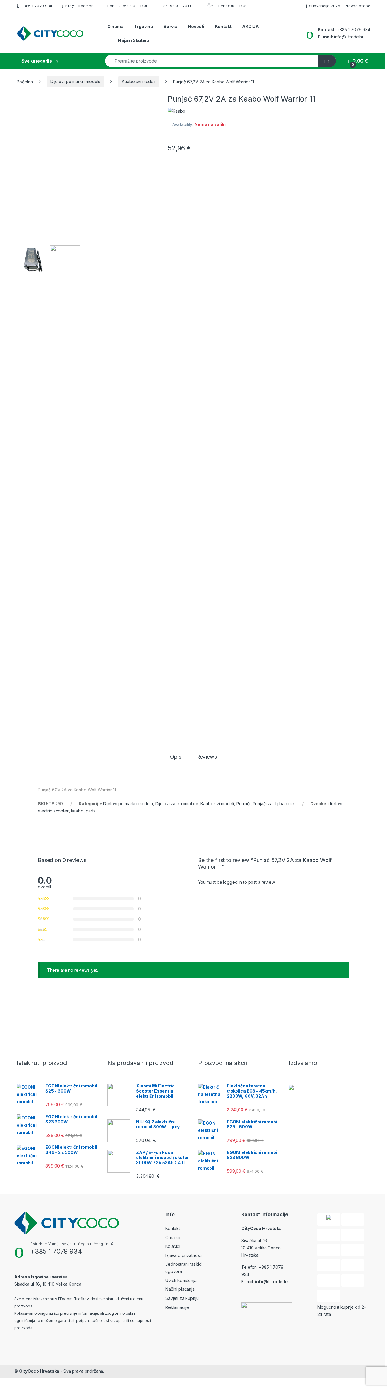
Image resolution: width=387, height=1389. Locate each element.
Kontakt (223, 26)
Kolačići (172, 1246)
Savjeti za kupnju (182, 1298)
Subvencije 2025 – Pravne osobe (339, 5)
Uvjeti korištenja (181, 1280)
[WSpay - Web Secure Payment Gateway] (328, 1219)
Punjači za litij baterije (273, 803)
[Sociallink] (16, 1340)
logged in (232, 882)
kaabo (77, 810)
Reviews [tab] (206, 757)
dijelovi (335, 803)
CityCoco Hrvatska (39, 1371)
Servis (170, 26)
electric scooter (53, 810)
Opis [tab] (175, 757)
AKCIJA (250, 26)
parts (91, 810)
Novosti (196, 26)
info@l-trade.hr (79, 5)
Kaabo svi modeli (138, 81)
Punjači (243, 803)
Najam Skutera (134, 40)
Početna (25, 81)
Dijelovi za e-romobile (176, 803)
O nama (115, 26)
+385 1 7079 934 (36, 5)
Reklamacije (177, 1307)
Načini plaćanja (180, 1289)
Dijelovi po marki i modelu (75, 81)
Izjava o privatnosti (183, 1255)
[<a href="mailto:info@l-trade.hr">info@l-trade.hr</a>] (63, 5)
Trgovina (143, 26)
